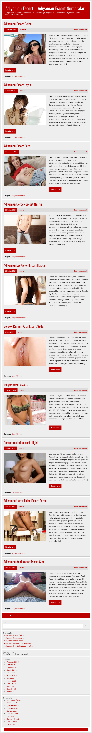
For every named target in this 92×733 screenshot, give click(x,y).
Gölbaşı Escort (13, 713)
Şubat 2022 (12, 686)
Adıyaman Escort (18, 76)
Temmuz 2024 (13, 667)
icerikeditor (23, 30)
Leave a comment (80, 30)
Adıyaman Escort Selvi (17, 145)
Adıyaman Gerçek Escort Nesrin (23, 204)
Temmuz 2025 (13, 662)
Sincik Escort (12, 722)
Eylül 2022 (11, 673)
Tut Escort (11, 724)
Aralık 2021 (11, 692)
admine (22, 91)
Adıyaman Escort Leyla (17, 84)
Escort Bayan (17, 376)
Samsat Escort (13, 719)
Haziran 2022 (12, 675)
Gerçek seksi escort (16, 384)
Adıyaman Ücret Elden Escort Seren (25, 500)
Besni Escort (12, 703)
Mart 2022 (11, 683)
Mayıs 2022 (12, 678)
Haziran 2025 (12, 665)
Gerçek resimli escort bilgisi (21, 442)
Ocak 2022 (11, 689)
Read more (10, 70)
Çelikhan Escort (13, 705)
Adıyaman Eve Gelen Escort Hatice (24, 265)
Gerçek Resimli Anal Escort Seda (23, 326)
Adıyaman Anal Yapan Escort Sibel (24, 561)
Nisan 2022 (11, 681)
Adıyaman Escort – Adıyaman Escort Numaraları (45, 8)
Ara (4, 623)
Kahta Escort (12, 716)
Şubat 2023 (12, 670)
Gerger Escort (12, 711)
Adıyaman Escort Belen (18, 23)
